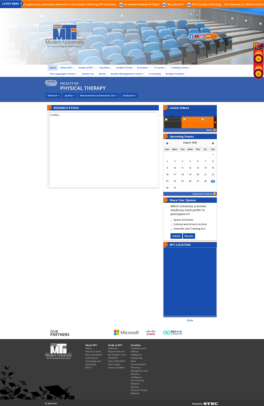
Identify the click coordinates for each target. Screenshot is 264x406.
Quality (69, 95)
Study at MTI (86, 67)
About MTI (67, 67)
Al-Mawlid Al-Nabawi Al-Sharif (119, 4)
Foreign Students (175, 73)
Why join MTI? (153, 4)
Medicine (135, 393)
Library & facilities (116, 367)
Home (54, 67)
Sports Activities (183, 220)
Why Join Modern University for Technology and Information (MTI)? (93, 361)
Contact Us (88, 73)
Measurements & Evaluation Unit (98, 95)
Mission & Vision (93, 351)
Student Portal (124, 67)
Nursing (134, 387)
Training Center (180, 67)
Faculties (104, 67)
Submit (176, 236)
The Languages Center (62, 73)
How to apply (114, 364)
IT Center (159, 67)
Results (189, 236)
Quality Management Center (127, 73)
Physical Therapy (139, 390)
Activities (142, 67)
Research (53, 95)
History (88, 348)
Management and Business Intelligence (139, 374)
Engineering (136, 358)
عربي (214, 37)
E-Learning (155, 73)
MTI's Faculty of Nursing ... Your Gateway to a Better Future (206, 4)
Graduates (129, 95)
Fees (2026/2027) (116, 361)
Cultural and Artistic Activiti (190, 224)
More (209, 130)
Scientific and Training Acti (189, 229)
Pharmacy (136, 367)
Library (102, 73)
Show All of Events (202, 193)
